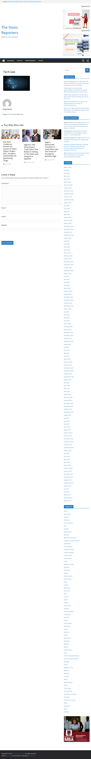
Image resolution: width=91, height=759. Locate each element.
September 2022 (69, 306)
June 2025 (67, 208)
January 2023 (68, 294)
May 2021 (67, 353)
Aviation (66, 529)
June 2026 (67, 173)
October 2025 (68, 197)
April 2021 (67, 356)
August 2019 (67, 415)
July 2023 (66, 276)
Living (65, 629)
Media (66, 635)
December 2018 (68, 439)
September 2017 (69, 483)
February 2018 (68, 468)
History (66, 602)
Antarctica (67, 520)
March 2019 (67, 430)
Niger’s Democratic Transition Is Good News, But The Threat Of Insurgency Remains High (51, 149)
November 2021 (68, 335)
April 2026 (67, 179)
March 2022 (67, 324)
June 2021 (67, 350)
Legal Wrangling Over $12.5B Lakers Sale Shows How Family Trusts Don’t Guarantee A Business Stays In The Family (76, 83)
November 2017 (68, 477)
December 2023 (68, 262)
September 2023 (69, 270)
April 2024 (67, 250)
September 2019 (69, 412)
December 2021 (68, 332)
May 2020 (67, 388)
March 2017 (67, 495)
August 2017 (67, 486)
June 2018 (67, 456)
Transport (67, 697)
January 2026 (68, 188)
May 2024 (67, 247)
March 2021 (67, 359)
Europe (66, 585)
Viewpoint (67, 706)
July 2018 (66, 453)
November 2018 (68, 442)
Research (66, 670)
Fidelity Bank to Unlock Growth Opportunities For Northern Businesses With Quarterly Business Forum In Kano (75, 90)
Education (67, 570)
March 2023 (67, 288)
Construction (68, 558)
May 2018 (67, 459)
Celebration (67, 543)
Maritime (66, 632)
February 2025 (68, 220)
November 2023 (68, 264)
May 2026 (67, 176)
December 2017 (68, 474)
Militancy (66, 644)
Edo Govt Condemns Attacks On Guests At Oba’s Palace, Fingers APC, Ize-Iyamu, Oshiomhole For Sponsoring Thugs (10, 151)
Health (66, 600)
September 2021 (69, 341)
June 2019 (67, 421)
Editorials (10, 60)
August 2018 (67, 450)
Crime (65, 561)
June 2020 (67, 385)
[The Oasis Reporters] (3, 60)
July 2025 (66, 205)
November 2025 (68, 194)
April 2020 (67, 391)
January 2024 (68, 259)
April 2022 (67, 321)
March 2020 (67, 394)
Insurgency (67, 614)
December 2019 (68, 403)
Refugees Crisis (68, 667)
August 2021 (67, 344)
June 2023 (67, 279)
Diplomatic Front (69, 564)
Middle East (67, 638)
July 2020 (66, 383)
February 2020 (68, 397)
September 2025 (69, 200)
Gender (66, 597)
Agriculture (67, 514)
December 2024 (68, 226)
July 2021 (66, 347)
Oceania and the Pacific (71, 659)
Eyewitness (67, 588)
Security (66, 676)
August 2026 (67, 167)
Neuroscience (68, 650)
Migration (67, 641)
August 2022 (67, 309)
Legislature (67, 626)
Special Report (68, 682)
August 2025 (67, 203)
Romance (66, 673)
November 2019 (68, 406)
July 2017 (66, 489)
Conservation (68, 555)
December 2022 (68, 297)
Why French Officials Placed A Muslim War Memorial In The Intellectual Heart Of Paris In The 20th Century (76, 110)
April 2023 (67, 285)
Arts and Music (68, 523)
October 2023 (68, 267)
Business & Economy (70, 538)
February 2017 (68, 498)
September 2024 (69, 235)
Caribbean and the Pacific (71, 541)
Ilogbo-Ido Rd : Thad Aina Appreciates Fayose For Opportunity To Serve (76, 139)
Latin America (68, 623)
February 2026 (68, 185)
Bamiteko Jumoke (69, 144)
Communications (69, 552)
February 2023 (68, 291)
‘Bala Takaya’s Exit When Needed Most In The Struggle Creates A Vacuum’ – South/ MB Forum (75, 133)
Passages (66, 662)
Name (4, 208)
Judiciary (66, 617)
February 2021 (68, 362)
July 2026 (66, 170)
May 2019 (67, 424)
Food (65, 594)
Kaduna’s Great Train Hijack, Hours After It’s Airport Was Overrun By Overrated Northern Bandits (76, 155)
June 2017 (67, 492)
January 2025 (68, 223)
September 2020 (69, 377)
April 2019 (67, 427)
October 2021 (68, 338)
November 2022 (68, 300)
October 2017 (68, 480)
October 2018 (68, 444)
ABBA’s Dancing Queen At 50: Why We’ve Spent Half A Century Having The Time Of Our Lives (76, 96)
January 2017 (68, 501)
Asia (65, 526)
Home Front (67, 605)
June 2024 (67, 244)
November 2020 (68, 371)
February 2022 (68, 326)
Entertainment (30, 60)
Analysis (66, 517)
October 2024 (68, 232)
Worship (66, 712)
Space (65, 679)
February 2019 (68, 433)
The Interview (68, 691)
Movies (66, 647)
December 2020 (68, 368)
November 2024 (68, 229)
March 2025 (67, 217)
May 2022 (67, 318)
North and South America (71, 656)
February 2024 (68, 256)
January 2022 (68, 329)
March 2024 (67, 253)
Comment (5, 183)
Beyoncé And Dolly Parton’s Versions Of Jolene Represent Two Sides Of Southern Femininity (24, 2)
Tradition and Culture (70, 694)
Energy (66, 573)
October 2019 (68, 409)
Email (3, 217)
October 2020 (68, 374)
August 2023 (67, 273)
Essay (65, 582)
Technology (67, 688)
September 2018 (69, 447)
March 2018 (67, 465)
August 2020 (67, 380)
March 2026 (67, 182)
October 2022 (68, 303)
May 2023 (67, 282)
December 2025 (68, 191)
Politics (19, 60)
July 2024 (66, 241)
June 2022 (67, 315)
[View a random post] (87, 60)
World (65, 709)
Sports (40, 60)
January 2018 (68, 471)
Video (65, 703)
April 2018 (67, 462)
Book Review (67, 532)
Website (4, 225)
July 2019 (66, 418)
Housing (66, 608)
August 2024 (67, 238)
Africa (65, 511)
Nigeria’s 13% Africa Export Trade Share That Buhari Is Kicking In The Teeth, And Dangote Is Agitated (31, 152)
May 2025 (67, 211)
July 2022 (66, 312)
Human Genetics (69, 611)
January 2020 (68, 400)
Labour (66, 620)
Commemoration (69, 549)
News (65, 653)
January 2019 (68, 436)
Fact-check (67, 591)
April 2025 (67, 214)
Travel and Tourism (69, 700)
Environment (68, 579)
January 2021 (68, 365)
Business (66, 535)
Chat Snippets (68, 546)
